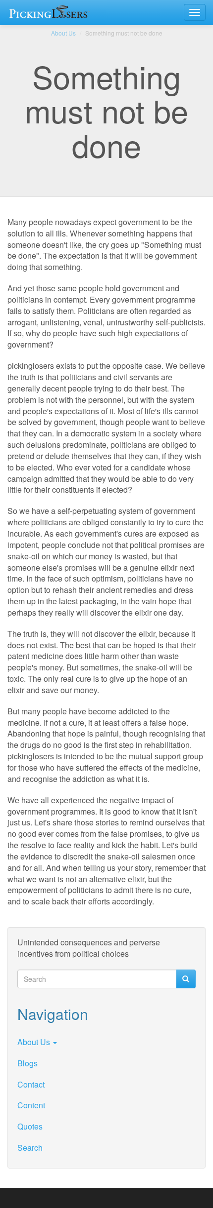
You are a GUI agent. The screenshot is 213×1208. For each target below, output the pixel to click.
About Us (63, 33)
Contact (31, 1084)
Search (30, 1147)
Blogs (27, 1063)
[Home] (51, 12)
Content (31, 1105)
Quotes (30, 1126)
